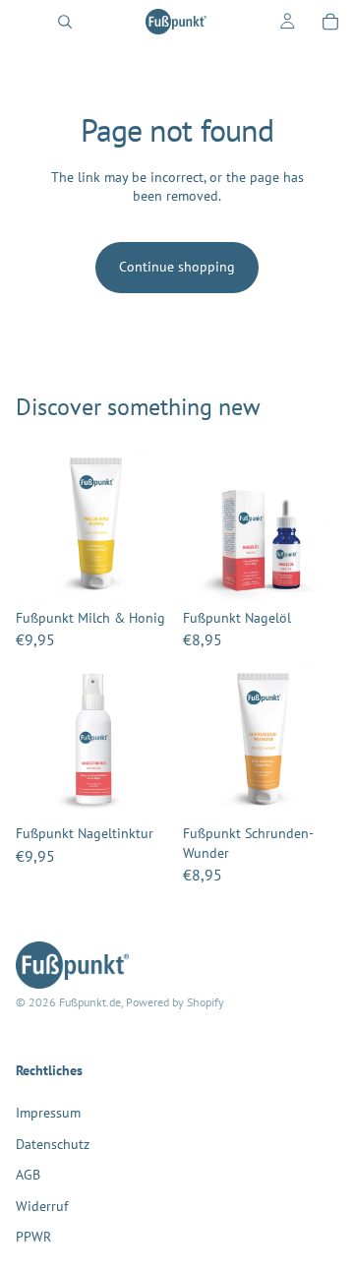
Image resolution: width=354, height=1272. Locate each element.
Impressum (48, 1112)
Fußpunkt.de (90, 1003)
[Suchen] (65, 21)
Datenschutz (52, 1144)
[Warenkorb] (330, 21)
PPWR (33, 1237)
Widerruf (42, 1206)
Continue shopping (177, 266)
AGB (28, 1174)
